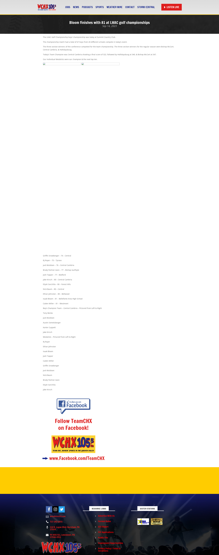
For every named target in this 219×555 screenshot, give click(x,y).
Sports (100, 7)
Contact (130, 7)
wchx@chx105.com (58, 516)
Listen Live (173, 7)
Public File (103, 537)
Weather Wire (114, 7)
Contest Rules (104, 521)
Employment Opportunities (110, 543)
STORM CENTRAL (146, 7)
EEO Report (103, 526)
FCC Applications (106, 532)
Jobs (67, 7)
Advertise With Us (106, 515)
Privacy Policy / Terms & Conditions (109, 549)
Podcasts (87, 7)
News (76, 7)
